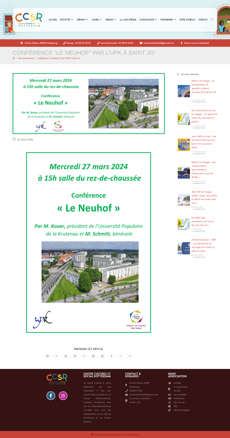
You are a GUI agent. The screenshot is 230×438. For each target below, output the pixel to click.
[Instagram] (63, 395)
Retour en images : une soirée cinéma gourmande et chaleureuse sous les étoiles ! (204, 169)
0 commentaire (198, 102)
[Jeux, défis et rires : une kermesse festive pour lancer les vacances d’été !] (184, 145)
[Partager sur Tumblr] (111, 356)
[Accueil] (14, 58)
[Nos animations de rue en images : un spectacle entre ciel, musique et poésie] (184, 119)
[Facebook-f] (51, 395)
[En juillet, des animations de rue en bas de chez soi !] (184, 224)
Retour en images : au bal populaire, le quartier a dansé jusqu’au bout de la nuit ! (204, 88)
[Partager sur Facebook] (47, 356)
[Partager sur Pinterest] (65, 356)
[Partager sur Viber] (84, 356)
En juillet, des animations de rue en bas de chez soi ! (203, 221)
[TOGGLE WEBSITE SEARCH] (212, 19)
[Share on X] (56, 356)
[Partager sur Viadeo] (120, 356)
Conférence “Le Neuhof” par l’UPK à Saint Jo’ (59, 58)
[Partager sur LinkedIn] (75, 356)
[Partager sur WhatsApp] (130, 356)
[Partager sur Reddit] (102, 356)
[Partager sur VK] (93, 356)
